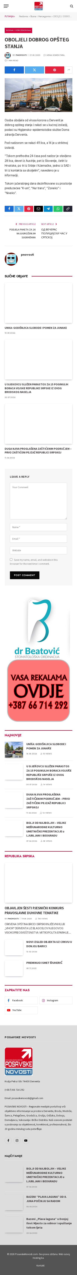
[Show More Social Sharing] (68, 70)
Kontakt (40, 1265)
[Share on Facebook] (14, 70)
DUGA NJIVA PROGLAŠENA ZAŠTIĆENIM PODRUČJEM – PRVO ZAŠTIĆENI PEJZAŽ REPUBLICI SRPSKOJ (38, 450)
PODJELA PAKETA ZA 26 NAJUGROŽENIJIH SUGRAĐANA (23, 233)
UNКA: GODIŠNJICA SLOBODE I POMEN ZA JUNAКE (36, 328)
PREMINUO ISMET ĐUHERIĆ (44, 963)
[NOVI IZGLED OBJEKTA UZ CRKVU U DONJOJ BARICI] (14, 947)
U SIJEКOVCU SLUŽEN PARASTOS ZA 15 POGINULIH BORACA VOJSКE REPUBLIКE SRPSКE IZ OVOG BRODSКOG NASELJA (36, 388)
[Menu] (6, 6)
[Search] (71, 6)
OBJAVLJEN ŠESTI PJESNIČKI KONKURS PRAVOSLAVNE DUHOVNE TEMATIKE (34, 910)
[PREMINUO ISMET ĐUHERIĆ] (14, 968)
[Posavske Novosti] (38, 6)
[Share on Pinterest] (54, 70)
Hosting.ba (38, 1258)
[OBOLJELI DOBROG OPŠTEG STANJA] (38, 95)
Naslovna (23, 16)
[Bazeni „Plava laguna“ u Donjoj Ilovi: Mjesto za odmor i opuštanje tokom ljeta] (14, 1224)
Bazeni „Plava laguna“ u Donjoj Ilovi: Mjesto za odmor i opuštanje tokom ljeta (49, 1223)
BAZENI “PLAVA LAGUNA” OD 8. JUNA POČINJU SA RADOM (46, 1199)
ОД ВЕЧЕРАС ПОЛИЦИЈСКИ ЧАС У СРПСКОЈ (54, 233)
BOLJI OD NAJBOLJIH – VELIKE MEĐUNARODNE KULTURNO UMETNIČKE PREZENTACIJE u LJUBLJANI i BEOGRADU (46, 829)
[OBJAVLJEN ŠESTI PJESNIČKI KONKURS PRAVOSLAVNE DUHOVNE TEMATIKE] (38, 883)
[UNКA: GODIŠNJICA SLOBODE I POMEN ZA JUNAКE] (38, 303)
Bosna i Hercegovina (40, 16)
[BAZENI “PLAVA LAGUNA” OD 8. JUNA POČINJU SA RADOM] (14, 1202)
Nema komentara (55, 55)
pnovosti (21, 55)
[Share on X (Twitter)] (34, 70)
